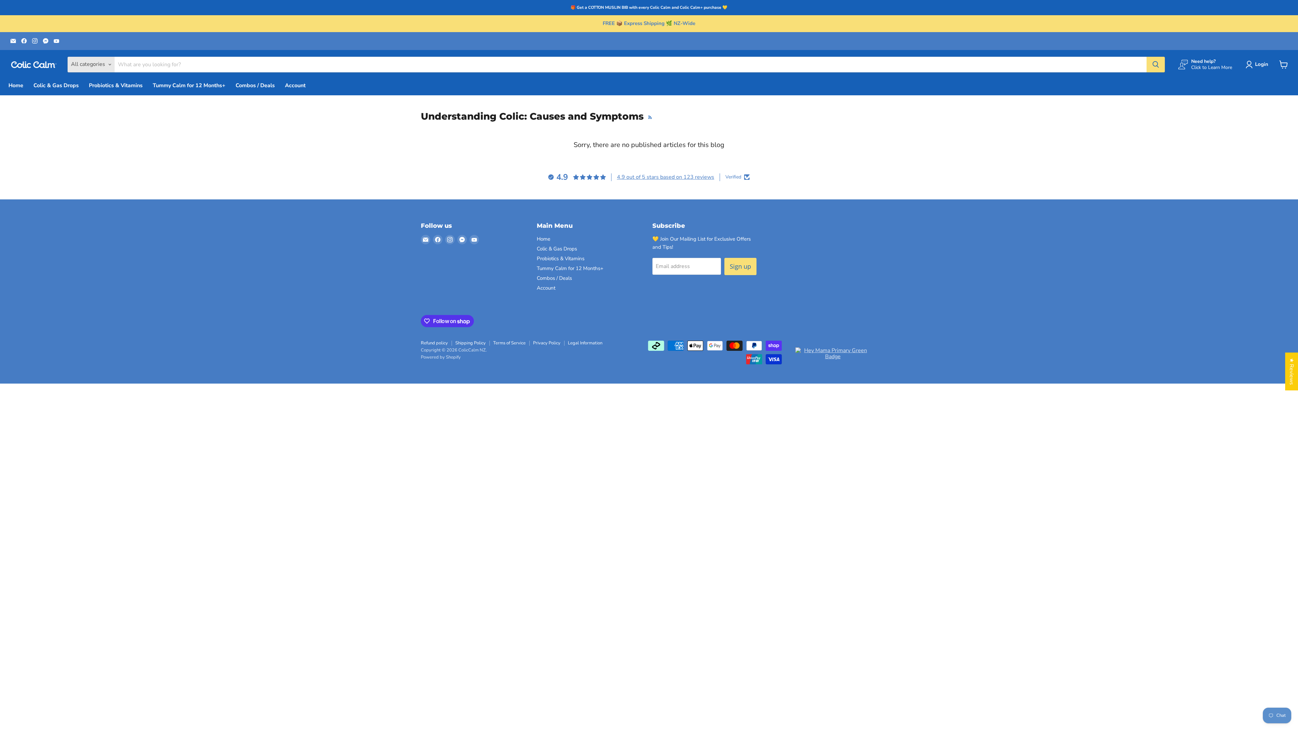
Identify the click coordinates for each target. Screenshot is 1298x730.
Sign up (740, 266)
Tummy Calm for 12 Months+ (189, 85)
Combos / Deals (255, 85)
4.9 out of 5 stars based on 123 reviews (665, 177)
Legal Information (585, 343)
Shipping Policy (470, 343)
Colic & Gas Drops (56, 85)
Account (295, 85)
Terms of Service (509, 343)
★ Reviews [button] (1291, 371)
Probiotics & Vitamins (116, 85)
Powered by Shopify (441, 357)
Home (15, 85)
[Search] (1156, 64)
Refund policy (434, 343)
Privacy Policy (546, 343)
